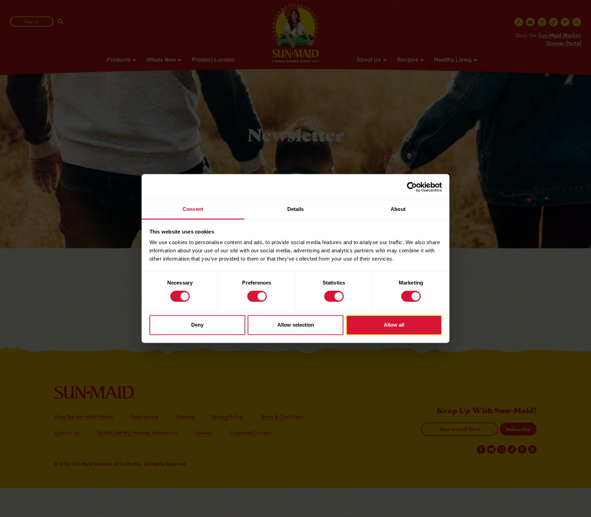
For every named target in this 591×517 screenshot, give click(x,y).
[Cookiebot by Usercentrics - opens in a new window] (412, 187)
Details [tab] (295, 209)
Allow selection (295, 325)
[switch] (257, 296)
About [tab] (398, 209)
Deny (197, 325)
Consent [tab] (193, 209)
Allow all (394, 325)
